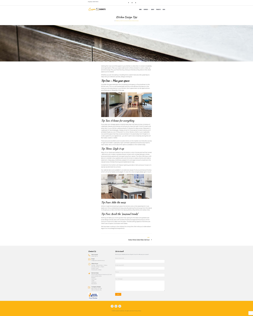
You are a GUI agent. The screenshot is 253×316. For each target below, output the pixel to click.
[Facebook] (128, 2)
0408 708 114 (95, 1)
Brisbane (118, 20)
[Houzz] (135, 2)
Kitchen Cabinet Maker (133, 20)
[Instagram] (132, 2)
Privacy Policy (137, 310)
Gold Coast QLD (124, 20)
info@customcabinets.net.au (98, 260)
